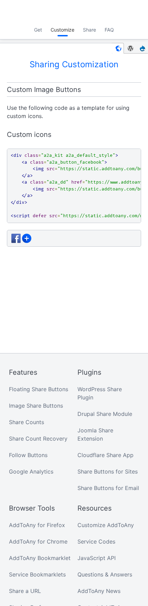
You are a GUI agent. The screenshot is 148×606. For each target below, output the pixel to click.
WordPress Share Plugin (99, 393)
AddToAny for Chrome (38, 541)
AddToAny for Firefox (37, 525)
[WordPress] (130, 48)
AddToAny (74, 12)
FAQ (109, 30)
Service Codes (96, 541)
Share (89, 30)
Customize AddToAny (105, 525)
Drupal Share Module (104, 413)
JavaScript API (96, 558)
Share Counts (26, 422)
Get (38, 30)
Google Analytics (31, 471)
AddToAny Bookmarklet (40, 558)
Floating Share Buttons (38, 389)
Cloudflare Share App (105, 455)
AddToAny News (98, 590)
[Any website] (118, 48)
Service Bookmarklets (37, 574)
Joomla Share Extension (95, 434)
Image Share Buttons (36, 405)
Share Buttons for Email (108, 488)
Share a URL (25, 590)
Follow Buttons (28, 455)
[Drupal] (142, 48)
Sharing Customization (74, 64)
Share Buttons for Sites (107, 471)
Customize (62, 30)
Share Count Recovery (38, 438)
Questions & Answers (104, 574)
